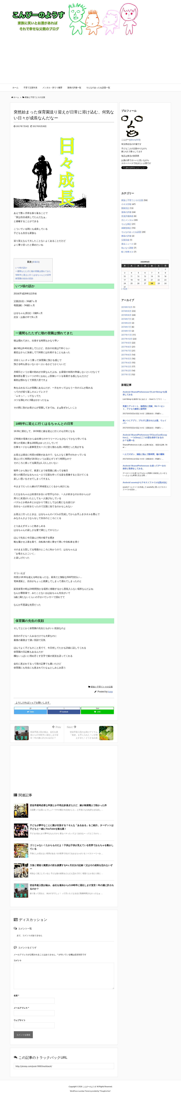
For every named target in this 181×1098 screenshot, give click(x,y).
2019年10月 (126, 307)
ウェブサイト (20, 1020)
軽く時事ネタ (127, 252)
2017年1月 (126, 374)
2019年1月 (126, 327)
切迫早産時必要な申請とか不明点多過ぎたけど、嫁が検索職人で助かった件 (68, 805)
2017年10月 (126, 339)
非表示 (36, 262)
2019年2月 (126, 323)
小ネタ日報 (126, 204)
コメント (18, 960)
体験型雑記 (126, 228)
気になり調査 (127, 248)
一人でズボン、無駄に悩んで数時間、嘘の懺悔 (143, 454)
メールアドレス (21, 1008)
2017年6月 (126, 354)
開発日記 (125, 208)
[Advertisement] (90, 62)
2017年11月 (126, 335)
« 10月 (124, 289)
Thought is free (105, 1091)
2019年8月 (126, 315)
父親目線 (125, 240)
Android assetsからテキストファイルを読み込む (145, 482)
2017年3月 (126, 366)
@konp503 (135, 140)
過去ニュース (127, 244)
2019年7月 (126, 319)
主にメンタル (127, 220)
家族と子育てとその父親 (102, 687)
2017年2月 (126, 370)
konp (110, 691)
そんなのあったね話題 (131, 232)
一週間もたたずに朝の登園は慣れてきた (33, 271)
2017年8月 (126, 346)
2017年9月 (126, 343)
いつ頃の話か (21, 267)
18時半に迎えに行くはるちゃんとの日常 (33, 275)
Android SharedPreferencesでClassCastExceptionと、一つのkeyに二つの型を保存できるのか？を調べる (145, 437)
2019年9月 (126, 311)
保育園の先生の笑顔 (24, 278)
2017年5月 (126, 358)
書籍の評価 (126, 236)
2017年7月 (126, 350)
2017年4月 (126, 362)
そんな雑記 (126, 224)
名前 (16, 995)
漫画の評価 (126, 212)
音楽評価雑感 (127, 216)
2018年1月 (126, 331)
